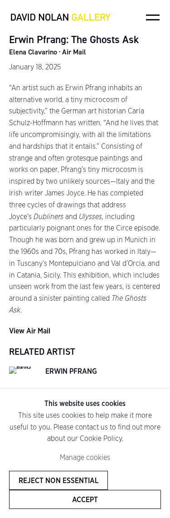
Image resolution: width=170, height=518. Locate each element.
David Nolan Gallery (60, 17)
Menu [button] (153, 17)
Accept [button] (85, 499)
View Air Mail (29, 330)
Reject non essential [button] (58, 480)
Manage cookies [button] (85, 457)
